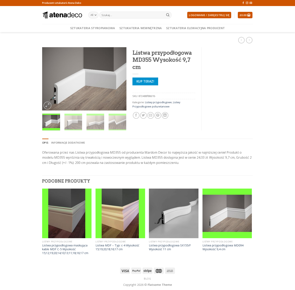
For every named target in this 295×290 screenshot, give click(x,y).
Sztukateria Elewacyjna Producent (195, 28)
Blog (147, 278)
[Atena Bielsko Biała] (62, 15)
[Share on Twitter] (143, 115)
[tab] (45, 143)
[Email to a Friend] (150, 115)
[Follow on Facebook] (243, 3)
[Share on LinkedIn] (165, 115)
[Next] (119, 78)
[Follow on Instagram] (247, 3)
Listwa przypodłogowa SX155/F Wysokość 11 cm (170, 247)
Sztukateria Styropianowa (92, 28)
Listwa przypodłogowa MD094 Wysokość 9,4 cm (222, 247)
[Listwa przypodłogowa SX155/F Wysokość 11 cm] (173, 213)
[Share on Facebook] (136, 115)
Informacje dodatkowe (68, 142)
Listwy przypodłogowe (158, 102)
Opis (45, 142)
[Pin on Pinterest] (158, 115)
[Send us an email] (251, 3)
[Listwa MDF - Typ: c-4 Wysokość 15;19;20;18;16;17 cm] (120, 213)
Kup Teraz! (145, 81)
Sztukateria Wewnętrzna (140, 28)
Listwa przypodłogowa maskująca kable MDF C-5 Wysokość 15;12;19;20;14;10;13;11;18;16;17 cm (65, 249)
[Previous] (49, 78)
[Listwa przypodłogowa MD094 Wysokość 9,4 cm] (227, 213)
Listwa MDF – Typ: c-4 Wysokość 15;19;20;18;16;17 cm (117, 247)
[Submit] (167, 15)
